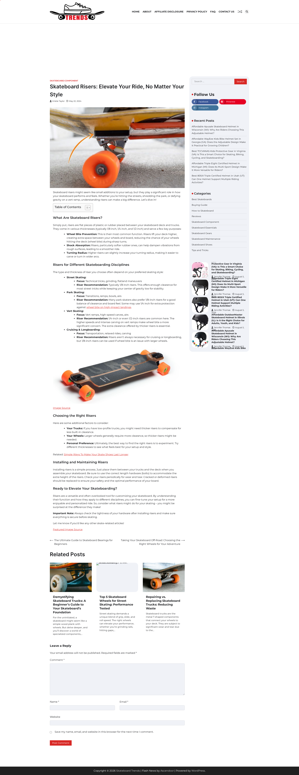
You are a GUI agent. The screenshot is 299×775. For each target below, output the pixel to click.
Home (136, 11)
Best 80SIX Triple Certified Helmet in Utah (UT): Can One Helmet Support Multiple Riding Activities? (218, 179)
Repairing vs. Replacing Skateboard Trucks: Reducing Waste (163, 602)
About (147, 11)
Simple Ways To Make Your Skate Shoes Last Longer (96, 454)
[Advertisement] (149, 47)
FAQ (213, 11)
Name (54, 701)
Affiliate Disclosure (168, 11)
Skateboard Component (64, 81)
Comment (57, 659)
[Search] (246, 11)
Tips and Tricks (200, 250)
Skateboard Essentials (204, 227)
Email (124, 701)
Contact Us (226, 11)
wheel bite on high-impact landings (108, 307)
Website (55, 716)
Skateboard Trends (128, 770)
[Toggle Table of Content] (86, 207)
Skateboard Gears (202, 233)
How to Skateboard (203, 210)
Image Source (61, 407)
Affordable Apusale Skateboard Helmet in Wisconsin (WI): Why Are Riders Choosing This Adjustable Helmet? (218, 130)
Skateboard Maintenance (206, 238)
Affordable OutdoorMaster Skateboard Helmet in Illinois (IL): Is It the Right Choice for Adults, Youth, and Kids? (228, 301)
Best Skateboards (202, 199)
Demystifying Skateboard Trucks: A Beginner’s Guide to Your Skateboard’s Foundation (69, 604)
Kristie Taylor (58, 101)
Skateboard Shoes (202, 244)
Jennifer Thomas (222, 276)
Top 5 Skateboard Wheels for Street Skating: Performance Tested (116, 602)
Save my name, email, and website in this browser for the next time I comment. (104, 731)
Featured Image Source (68, 529)
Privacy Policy (197, 11)
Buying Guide (199, 205)
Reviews (196, 216)
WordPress (198, 770)
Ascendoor (167, 770)
